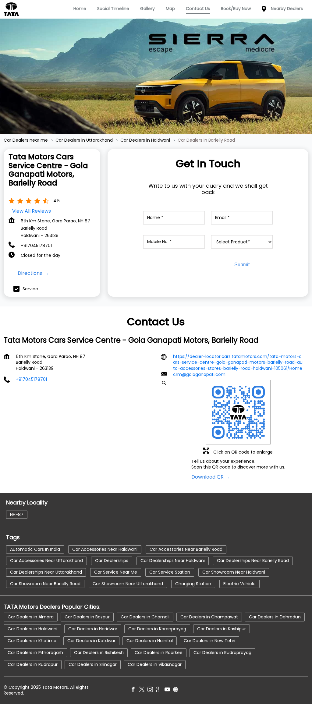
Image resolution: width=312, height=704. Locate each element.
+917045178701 (36, 245)
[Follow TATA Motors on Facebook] (134, 690)
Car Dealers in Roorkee (159, 652)
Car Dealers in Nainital (149, 641)
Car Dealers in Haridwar (92, 629)
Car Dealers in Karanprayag (157, 629)
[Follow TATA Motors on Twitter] (143, 690)
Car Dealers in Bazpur (87, 617)
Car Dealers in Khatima (32, 641)
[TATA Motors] (11, 9)
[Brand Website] (177, 690)
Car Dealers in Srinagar (93, 664)
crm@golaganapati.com (199, 375)
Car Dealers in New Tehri (209, 641)
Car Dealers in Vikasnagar (155, 664)
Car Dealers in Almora (31, 617)
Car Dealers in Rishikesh (99, 652)
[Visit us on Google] (160, 690)
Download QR (208, 476)
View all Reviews (31, 210)
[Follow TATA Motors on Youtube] (169, 690)
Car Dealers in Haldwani (32, 629)
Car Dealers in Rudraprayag (222, 652)
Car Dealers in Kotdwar (91, 641)
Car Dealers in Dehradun (275, 617)
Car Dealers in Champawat (209, 617)
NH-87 (16, 514)
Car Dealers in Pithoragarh (35, 652)
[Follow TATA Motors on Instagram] (151, 690)
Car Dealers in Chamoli (145, 617)
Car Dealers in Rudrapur (33, 664)
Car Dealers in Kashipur (221, 629)
